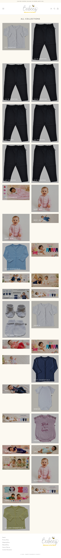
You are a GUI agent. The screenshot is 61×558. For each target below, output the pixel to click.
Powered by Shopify (34, 554)
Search (4, 537)
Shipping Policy (6, 542)
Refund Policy (5, 544)
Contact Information (7, 549)
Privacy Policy (5, 539)
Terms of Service (6, 547)
